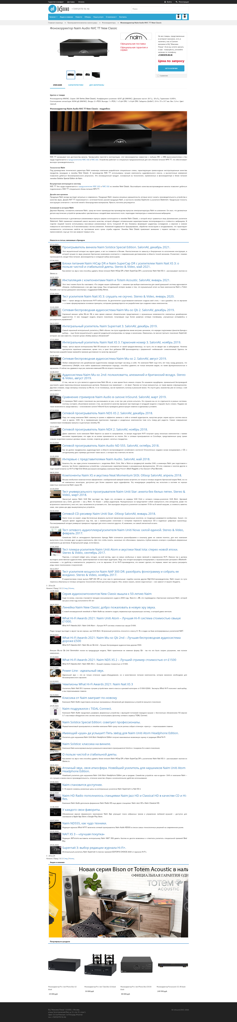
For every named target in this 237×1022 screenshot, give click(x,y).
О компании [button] (111, 17)
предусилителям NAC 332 (78, 159)
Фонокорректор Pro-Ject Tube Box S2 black (100, 987)
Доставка (71, 2)
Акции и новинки (66, 17)
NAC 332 (105, 186)
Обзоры (88, 17)
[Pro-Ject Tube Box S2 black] (100, 965)
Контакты (123, 17)
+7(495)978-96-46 (80, 8)
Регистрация (184, 2)
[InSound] (58, 8)
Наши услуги (98, 17)
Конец (71, 588)
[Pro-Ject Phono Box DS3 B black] (136, 965)
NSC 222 (94, 159)
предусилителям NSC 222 (89, 186)
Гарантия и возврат (56, 2)
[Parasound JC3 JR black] (173, 965)
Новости (78, 17)
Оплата (81, 2)
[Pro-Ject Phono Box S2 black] (64, 965)
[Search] (186, 8)
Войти (169, 2)
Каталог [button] (52, 17)
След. (65, 588)
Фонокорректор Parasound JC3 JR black (171, 987)
